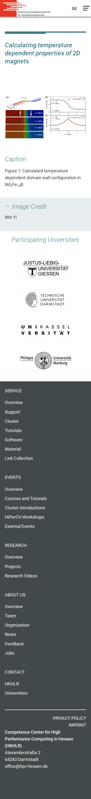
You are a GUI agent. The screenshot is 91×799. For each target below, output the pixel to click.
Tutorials (13, 430)
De (74, 8)
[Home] (26, 8)
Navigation (85, 9)
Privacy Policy (69, 718)
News (10, 634)
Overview (14, 402)
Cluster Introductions (25, 507)
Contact (15, 672)
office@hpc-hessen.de (26, 766)
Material (13, 449)
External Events (20, 526)
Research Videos (21, 575)
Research (16, 545)
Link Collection (19, 458)
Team (10, 615)
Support (12, 412)
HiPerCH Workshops (24, 517)
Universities (16, 693)
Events (13, 477)
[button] (45, 117)
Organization (17, 625)
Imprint (77, 725)
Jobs (9, 653)
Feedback (14, 643)
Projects (13, 566)
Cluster (12, 421)
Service (13, 390)
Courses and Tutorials (26, 498)
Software (14, 439)
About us (15, 594)
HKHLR (12, 683)
